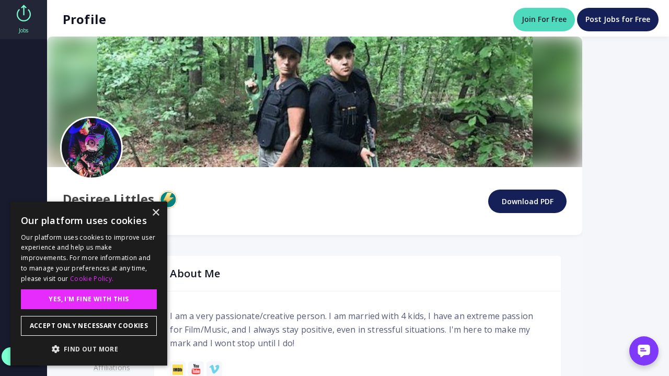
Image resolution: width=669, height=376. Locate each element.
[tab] (23, 19)
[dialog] (88, 284)
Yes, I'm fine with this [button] (89, 299)
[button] (89, 349)
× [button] (155, 213)
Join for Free (544, 19)
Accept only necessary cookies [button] (89, 325)
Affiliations (112, 367)
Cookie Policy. (91, 278)
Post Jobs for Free (617, 19)
